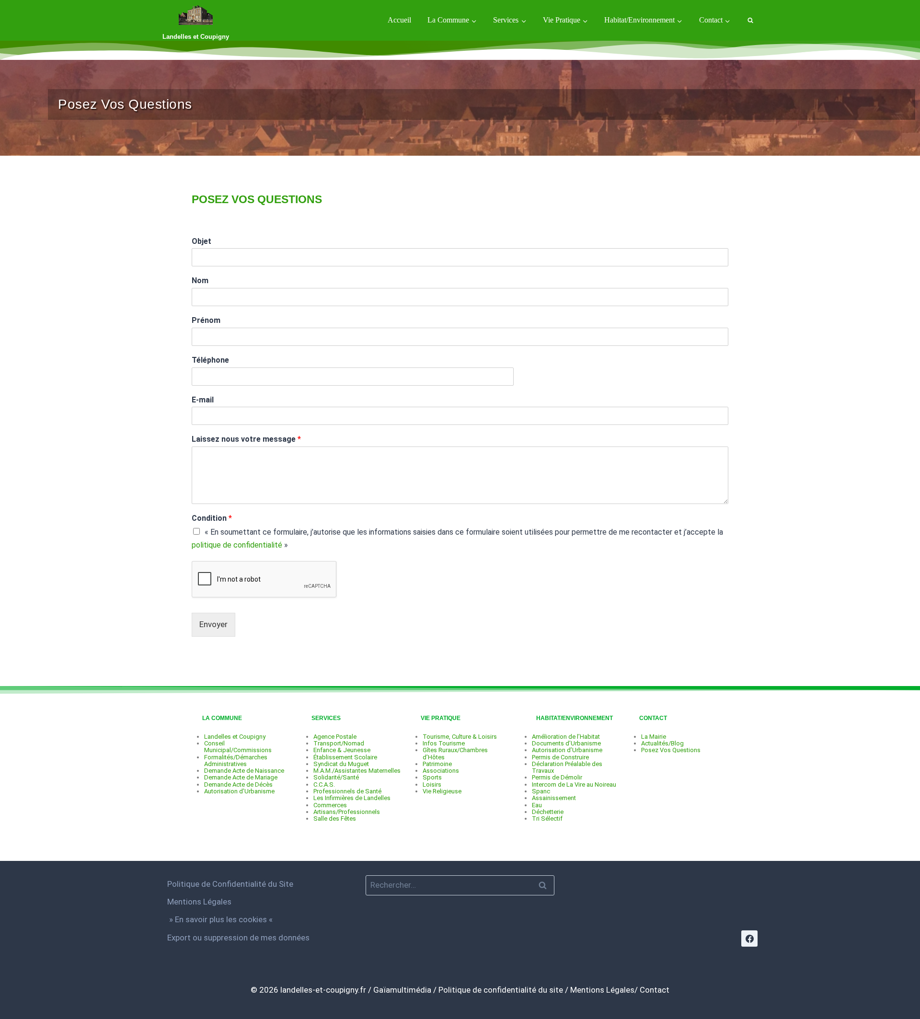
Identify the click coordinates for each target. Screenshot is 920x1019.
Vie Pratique (440, 718)
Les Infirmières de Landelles (352, 797)
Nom (200, 280)
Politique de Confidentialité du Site (230, 884)
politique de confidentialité (237, 545)
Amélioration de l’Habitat (566, 736)
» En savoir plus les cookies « (221, 919)
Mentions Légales (199, 901)
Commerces (330, 805)
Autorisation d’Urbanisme (239, 791)
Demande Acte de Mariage (240, 777)
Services (326, 718)
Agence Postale (334, 736)
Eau (537, 805)
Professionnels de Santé (347, 791)
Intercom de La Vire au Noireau (574, 784)
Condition (212, 518)
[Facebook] (749, 938)
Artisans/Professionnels (346, 811)
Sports (432, 777)
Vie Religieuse (442, 791)
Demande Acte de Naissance (244, 770)
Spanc (541, 791)
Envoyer (213, 624)
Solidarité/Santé (336, 777)
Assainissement (554, 797)
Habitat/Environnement (574, 718)
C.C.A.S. (324, 784)
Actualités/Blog (662, 743)
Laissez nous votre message (246, 439)
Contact (653, 718)
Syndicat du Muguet (341, 763)
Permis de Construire (560, 757)
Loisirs (432, 784)
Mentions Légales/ (604, 990)
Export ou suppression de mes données (238, 937)
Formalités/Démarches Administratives (235, 760)
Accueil (399, 20)
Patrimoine (437, 763)
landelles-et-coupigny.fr (323, 990)
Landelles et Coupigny (234, 736)
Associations (441, 770)
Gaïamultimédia (402, 990)
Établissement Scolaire (345, 757)
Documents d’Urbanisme (566, 743)
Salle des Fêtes (334, 818)
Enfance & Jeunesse (341, 750)
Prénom (206, 320)
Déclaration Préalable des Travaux (567, 767)
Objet (201, 241)
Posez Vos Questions (671, 750)
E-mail (203, 399)
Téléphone (210, 360)
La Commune (222, 718)
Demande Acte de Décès (238, 784)
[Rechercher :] (460, 885)
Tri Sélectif (547, 818)
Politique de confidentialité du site (500, 990)
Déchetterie (548, 811)
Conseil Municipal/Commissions (238, 747)
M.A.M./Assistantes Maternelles (357, 770)
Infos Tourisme (444, 743)
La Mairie (653, 736)
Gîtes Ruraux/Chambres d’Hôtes (455, 753)
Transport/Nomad (338, 743)
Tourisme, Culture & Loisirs (460, 736)
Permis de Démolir (557, 777)
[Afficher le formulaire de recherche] (750, 20)
